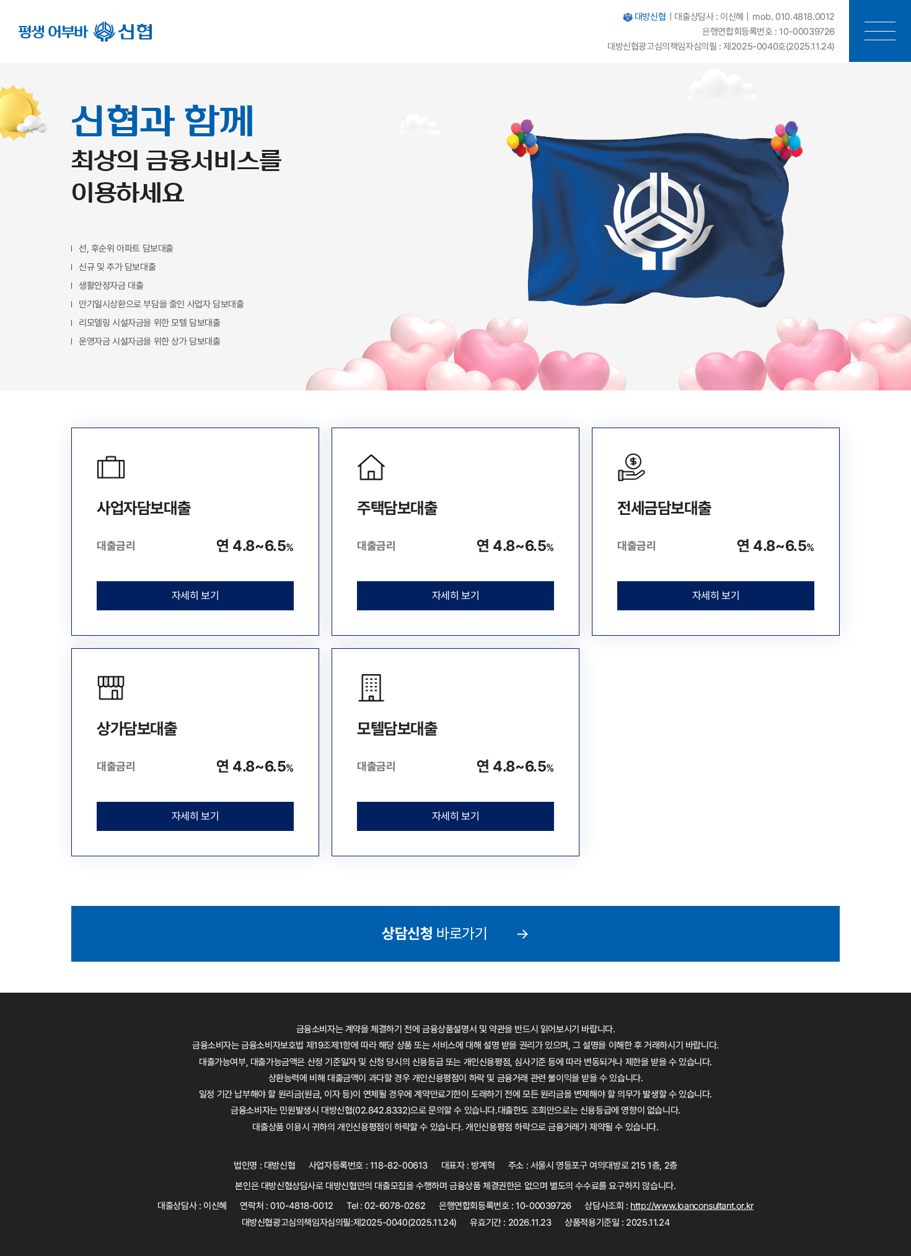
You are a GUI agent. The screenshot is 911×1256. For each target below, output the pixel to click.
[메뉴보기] (880, 31)
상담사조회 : (668, 1206)
